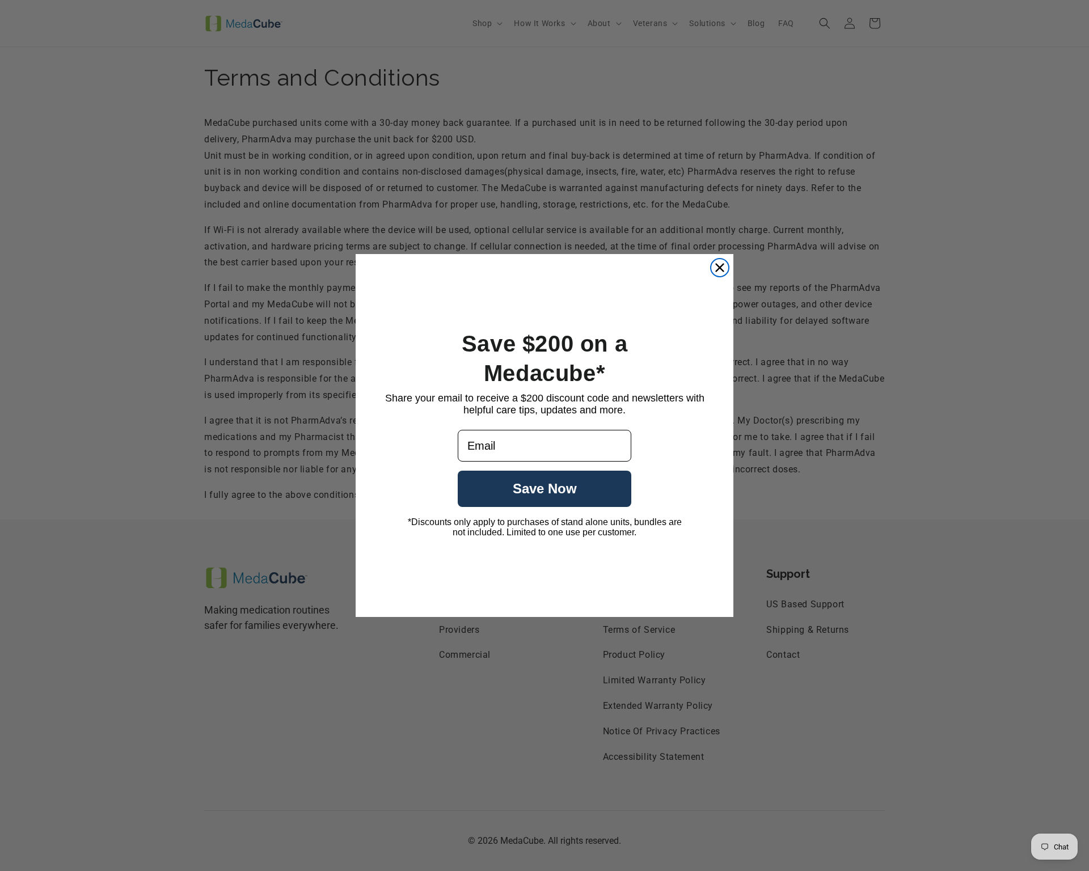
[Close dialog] (720, 268)
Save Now (545, 488)
